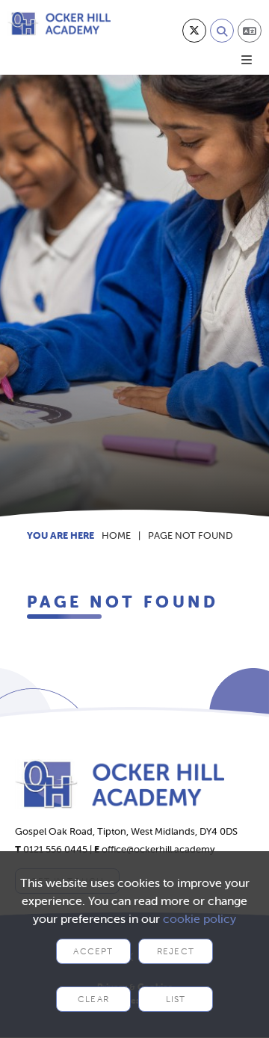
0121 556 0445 (55, 849)
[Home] (59, 23)
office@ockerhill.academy (158, 849)
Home (116, 535)
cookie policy (199, 918)
